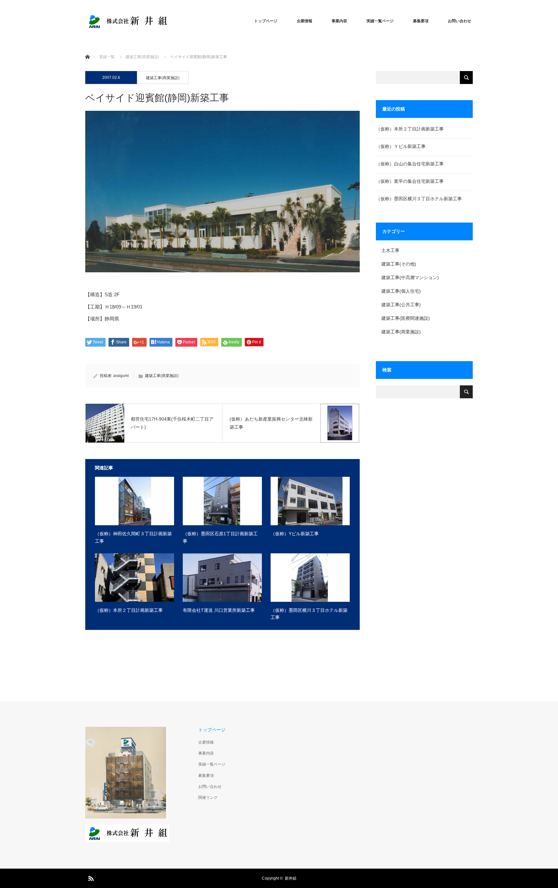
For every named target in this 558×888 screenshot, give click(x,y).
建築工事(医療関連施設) (405, 318)
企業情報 (304, 21)
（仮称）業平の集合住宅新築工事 (410, 181)
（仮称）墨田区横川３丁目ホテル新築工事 (309, 614)
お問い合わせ (459, 21)
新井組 (290, 878)
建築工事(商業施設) (142, 57)
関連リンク (208, 797)
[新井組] (127, 21)
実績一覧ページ (380, 21)
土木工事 (390, 250)
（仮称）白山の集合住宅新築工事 (410, 163)
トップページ (265, 21)
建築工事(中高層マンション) (410, 277)
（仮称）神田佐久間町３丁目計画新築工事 (133, 537)
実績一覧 (107, 57)
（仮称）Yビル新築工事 (295, 533)
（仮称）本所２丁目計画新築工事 (129, 610)
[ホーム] (87, 49)
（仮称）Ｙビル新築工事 (401, 146)
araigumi (121, 375)
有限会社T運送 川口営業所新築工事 (219, 610)
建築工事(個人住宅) (401, 291)
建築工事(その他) (398, 263)
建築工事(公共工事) (401, 304)
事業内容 (339, 21)
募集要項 (421, 21)
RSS (90, 877)
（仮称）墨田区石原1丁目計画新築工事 (220, 537)
